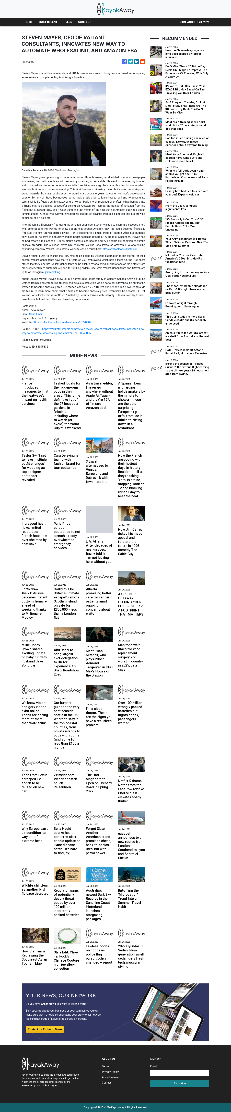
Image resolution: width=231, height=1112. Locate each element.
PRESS (68, 22)
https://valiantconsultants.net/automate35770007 (62, 322)
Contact (106, 1082)
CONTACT (84, 22)
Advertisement (110, 1077)
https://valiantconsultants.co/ (120, 249)
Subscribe (180, 1083)
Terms (105, 1066)
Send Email (35, 314)
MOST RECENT (48, 22)
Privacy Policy (110, 1071)
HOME (28, 22)
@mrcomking (52, 272)
